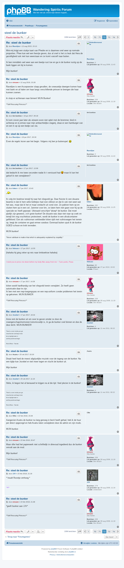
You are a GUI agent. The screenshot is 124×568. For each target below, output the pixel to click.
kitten (89, 202)
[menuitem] (9, 21)
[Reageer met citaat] (79, 43)
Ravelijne (90, 59)
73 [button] (109, 37)
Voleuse (90, 262)
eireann (90, 94)
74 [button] (114, 37)
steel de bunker (16, 33)
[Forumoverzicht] (19, 10)
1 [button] (88, 37)
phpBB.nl (72, 552)
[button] (79, 37)
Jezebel (90, 323)
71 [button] (99, 37)
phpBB (53, 549)
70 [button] (95, 37)
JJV (88, 482)
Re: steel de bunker (18, 42)
